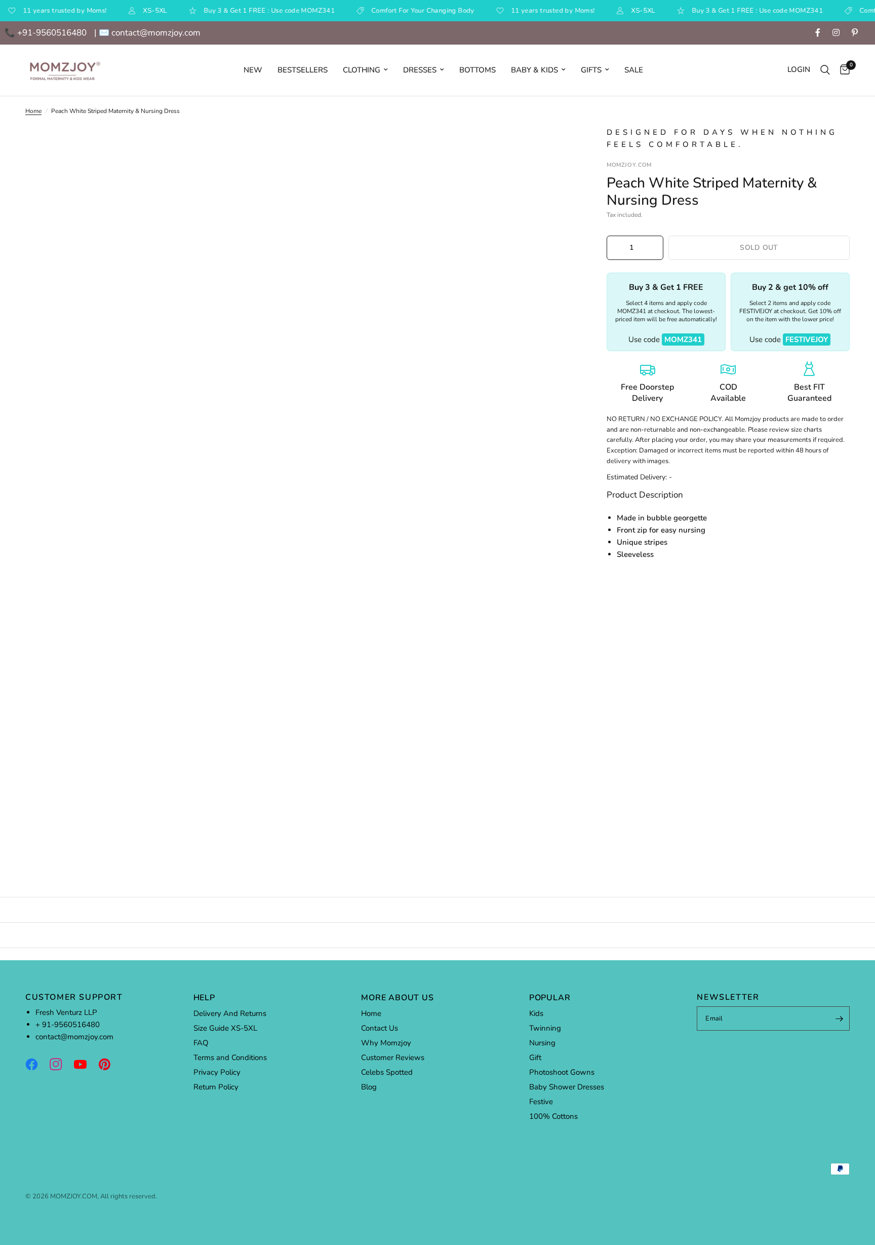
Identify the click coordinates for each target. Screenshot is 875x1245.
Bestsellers (302, 70)
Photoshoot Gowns (561, 1072)
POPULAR (550, 997)
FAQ (201, 1043)
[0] (842, 70)
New (253, 70)
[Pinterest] (109, 1064)
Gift (535, 1057)
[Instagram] (61, 1064)
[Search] (825, 70)
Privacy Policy (217, 1072)
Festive (541, 1102)
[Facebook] (36, 1064)
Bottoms (477, 70)
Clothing (361, 70)
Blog (369, 1087)
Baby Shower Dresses (566, 1087)
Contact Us (379, 1028)
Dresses (419, 70)
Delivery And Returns (229, 1013)
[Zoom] (555, 147)
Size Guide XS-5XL (225, 1028)
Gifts (591, 70)
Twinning (545, 1028)
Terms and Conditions (230, 1057)
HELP (204, 997)
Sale (633, 70)
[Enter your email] (839, 1018)
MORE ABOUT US (397, 997)
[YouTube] (85, 1064)
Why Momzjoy (386, 1043)
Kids (536, 1013)
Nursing (542, 1043)
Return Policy (215, 1087)
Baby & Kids (534, 70)
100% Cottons (553, 1116)
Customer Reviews (392, 1057)
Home (33, 111)
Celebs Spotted (387, 1072)
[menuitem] (253, 70)
